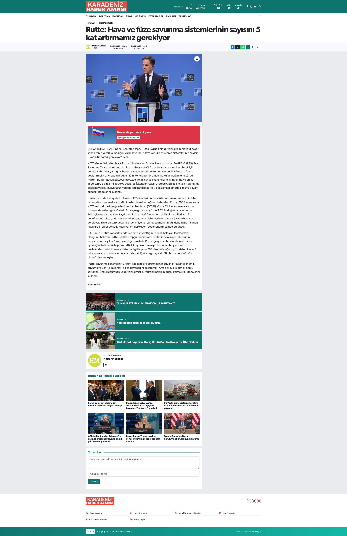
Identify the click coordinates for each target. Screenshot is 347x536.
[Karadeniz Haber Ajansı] (106, 7)
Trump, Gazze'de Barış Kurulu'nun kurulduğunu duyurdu (181, 437)
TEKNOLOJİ (185, 16)
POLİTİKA (104, 16)
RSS (91, 531)
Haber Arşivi (139, 519)
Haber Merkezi (113, 358)
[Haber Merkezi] (94, 360)
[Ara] (260, 7)
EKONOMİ (117, 16)
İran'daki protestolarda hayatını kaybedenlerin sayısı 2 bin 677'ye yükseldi (181, 405)
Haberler (90, 23)
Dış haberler (106, 23)
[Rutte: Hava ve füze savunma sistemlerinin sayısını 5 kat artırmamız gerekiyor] (144, 88)
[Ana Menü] (259, 16)
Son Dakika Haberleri (98, 519)
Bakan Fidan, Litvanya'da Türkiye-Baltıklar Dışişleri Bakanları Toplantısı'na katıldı (142, 405)
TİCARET (171, 16)
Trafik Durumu (140, 513)
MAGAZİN (140, 16)
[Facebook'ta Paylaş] (232, 47)
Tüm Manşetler (229, 513)
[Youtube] (259, 501)
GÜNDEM (91, 16)
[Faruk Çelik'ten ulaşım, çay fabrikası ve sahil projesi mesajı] (106, 390)
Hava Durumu (95, 513)
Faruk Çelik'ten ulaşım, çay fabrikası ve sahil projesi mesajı (105, 404)
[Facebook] (249, 501)
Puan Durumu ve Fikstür (189, 513)
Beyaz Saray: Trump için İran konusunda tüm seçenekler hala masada (143, 439)
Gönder (94, 481)
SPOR (129, 16)
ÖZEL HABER (156, 16)
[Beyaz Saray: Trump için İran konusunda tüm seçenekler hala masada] (144, 423)
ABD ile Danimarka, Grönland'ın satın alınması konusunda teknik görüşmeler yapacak (105, 439)
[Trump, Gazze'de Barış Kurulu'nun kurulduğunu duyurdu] (182, 423)
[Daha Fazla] (248, 47)
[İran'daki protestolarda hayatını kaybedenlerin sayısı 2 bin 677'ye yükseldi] (182, 390)
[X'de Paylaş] (237, 47)
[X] (254, 501)
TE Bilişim (256, 531)
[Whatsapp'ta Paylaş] (242, 47)
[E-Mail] (105, 365)
